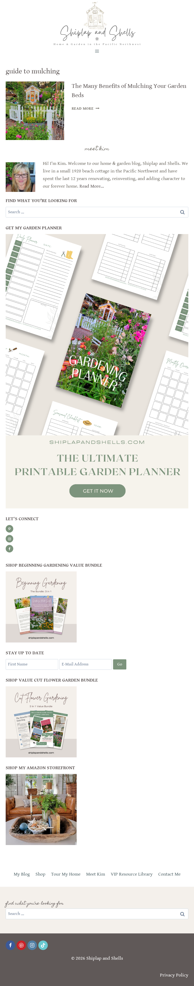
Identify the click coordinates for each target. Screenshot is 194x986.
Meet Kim (95, 874)
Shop (40, 874)
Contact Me (169, 874)
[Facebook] (10, 945)
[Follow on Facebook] (9, 548)
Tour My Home (65, 874)
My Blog (22, 874)
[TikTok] (43, 945)
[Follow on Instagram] (9, 539)
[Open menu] (97, 51)
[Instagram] (32, 945)
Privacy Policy (174, 975)
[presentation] (35, 110)
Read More (85, 108)
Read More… (91, 186)
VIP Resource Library (132, 874)
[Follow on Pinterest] (9, 529)
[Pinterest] (21, 945)
